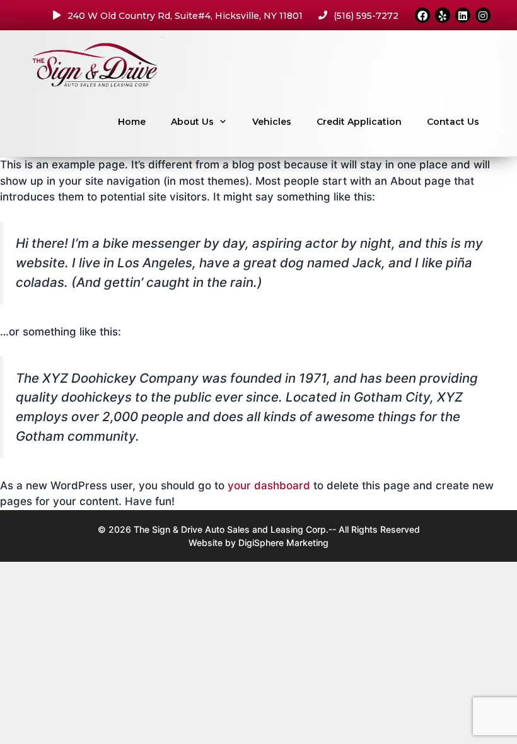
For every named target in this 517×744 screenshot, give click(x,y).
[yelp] (442, 15)
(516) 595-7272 (366, 15)
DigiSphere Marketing (283, 542)
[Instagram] (483, 15)
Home (132, 121)
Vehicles (271, 121)
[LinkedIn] (462, 15)
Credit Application (359, 121)
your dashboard (269, 485)
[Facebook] (422, 15)
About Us (192, 121)
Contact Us (453, 121)
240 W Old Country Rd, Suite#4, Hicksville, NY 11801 (185, 15)
